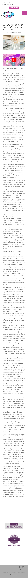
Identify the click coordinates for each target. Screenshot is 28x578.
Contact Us (14, 8)
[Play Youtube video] (14, 60)
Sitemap (8, 574)
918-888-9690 (8, 5)
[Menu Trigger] (24, 13)
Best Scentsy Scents (15, 32)
